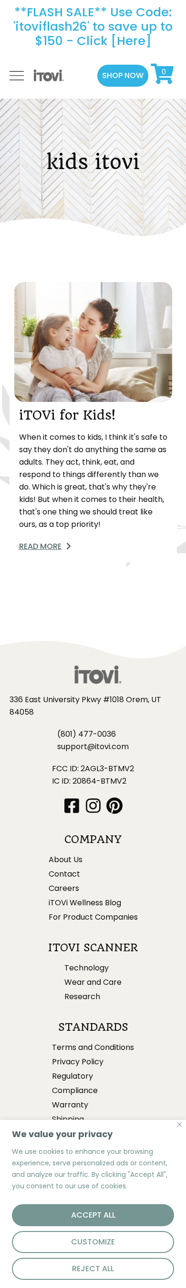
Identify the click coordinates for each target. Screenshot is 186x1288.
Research (82, 997)
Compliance (75, 1090)
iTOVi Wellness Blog (85, 903)
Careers (64, 888)
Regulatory (72, 1076)
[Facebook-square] (71, 805)
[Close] (179, 1124)
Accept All (93, 1214)
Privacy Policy (77, 1062)
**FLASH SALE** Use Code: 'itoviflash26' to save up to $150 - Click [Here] (93, 26)
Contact (64, 874)
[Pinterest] (114, 805)
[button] (122, 76)
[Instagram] (93, 805)
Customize (93, 1241)
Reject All (93, 1268)
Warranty (70, 1105)
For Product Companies (93, 917)
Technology (86, 968)
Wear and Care (93, 982)
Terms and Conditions (93, 1047)
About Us (66, 860)
